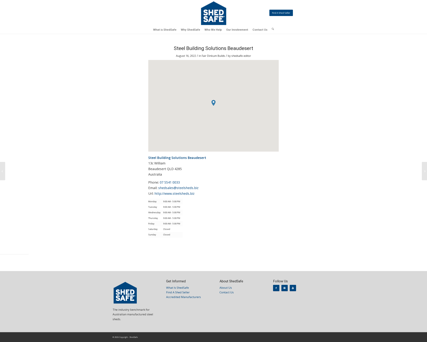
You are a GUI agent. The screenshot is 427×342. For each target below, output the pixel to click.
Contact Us (227, 292)
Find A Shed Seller (178, 292)
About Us (226, 288)
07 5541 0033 (170, 182)
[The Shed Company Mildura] (2, 171)
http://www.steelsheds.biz (174, 193)
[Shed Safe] (213, 13)
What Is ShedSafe (177, 288)
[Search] (273, 28)
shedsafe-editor (241, 56)
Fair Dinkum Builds (213, 56)
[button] (213, 103)
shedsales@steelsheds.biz (178, 188)
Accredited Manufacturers (183, 297)
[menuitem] (165, 29)
